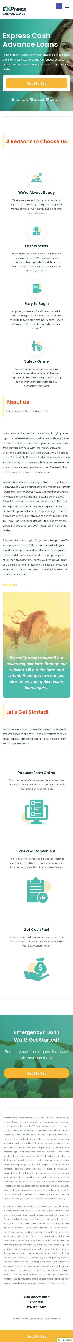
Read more (10, 584)
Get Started (37, 83)
